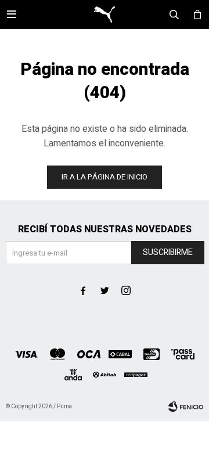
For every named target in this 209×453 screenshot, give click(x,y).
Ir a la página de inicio (104, 176)
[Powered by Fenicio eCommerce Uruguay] (185, 406)
